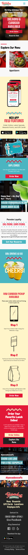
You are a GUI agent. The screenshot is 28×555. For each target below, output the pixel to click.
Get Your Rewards (14, 242)
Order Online (14, 31)
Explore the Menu (14, 440)
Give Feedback (14, 519)
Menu (9, 501)
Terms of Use (20, 549)
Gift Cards (8, 504)
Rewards (16, 501)
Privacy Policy (9, 549)
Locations (18, 504)
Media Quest (19, 547)
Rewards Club (14, 36)
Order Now (14, 176)
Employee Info (13, 507)
